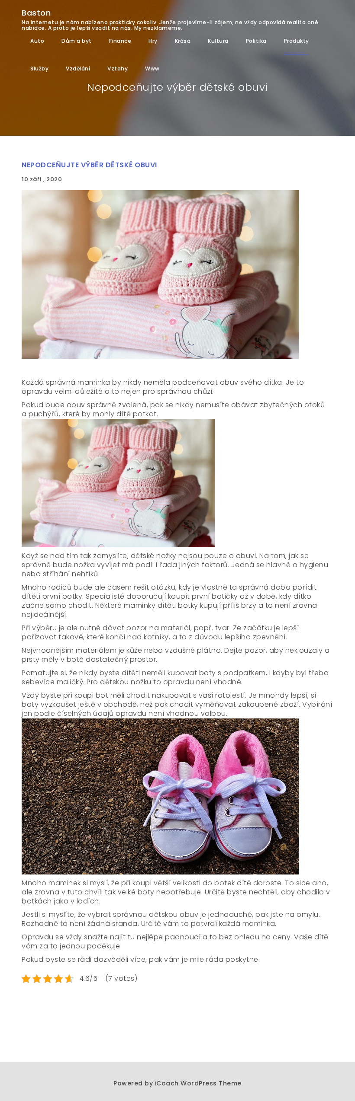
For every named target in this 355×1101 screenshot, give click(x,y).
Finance (120, 41)
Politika (256, 41)
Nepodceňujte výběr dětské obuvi (89, 165)
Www (152, 68)
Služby (39, 68)
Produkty (296, 41)
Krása (183, 41)
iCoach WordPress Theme (198, 1083)
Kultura (218, 41)
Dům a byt (76, 41)
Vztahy (117, 68)
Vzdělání (78, 68)
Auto (37, 41)
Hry (153, 41)
